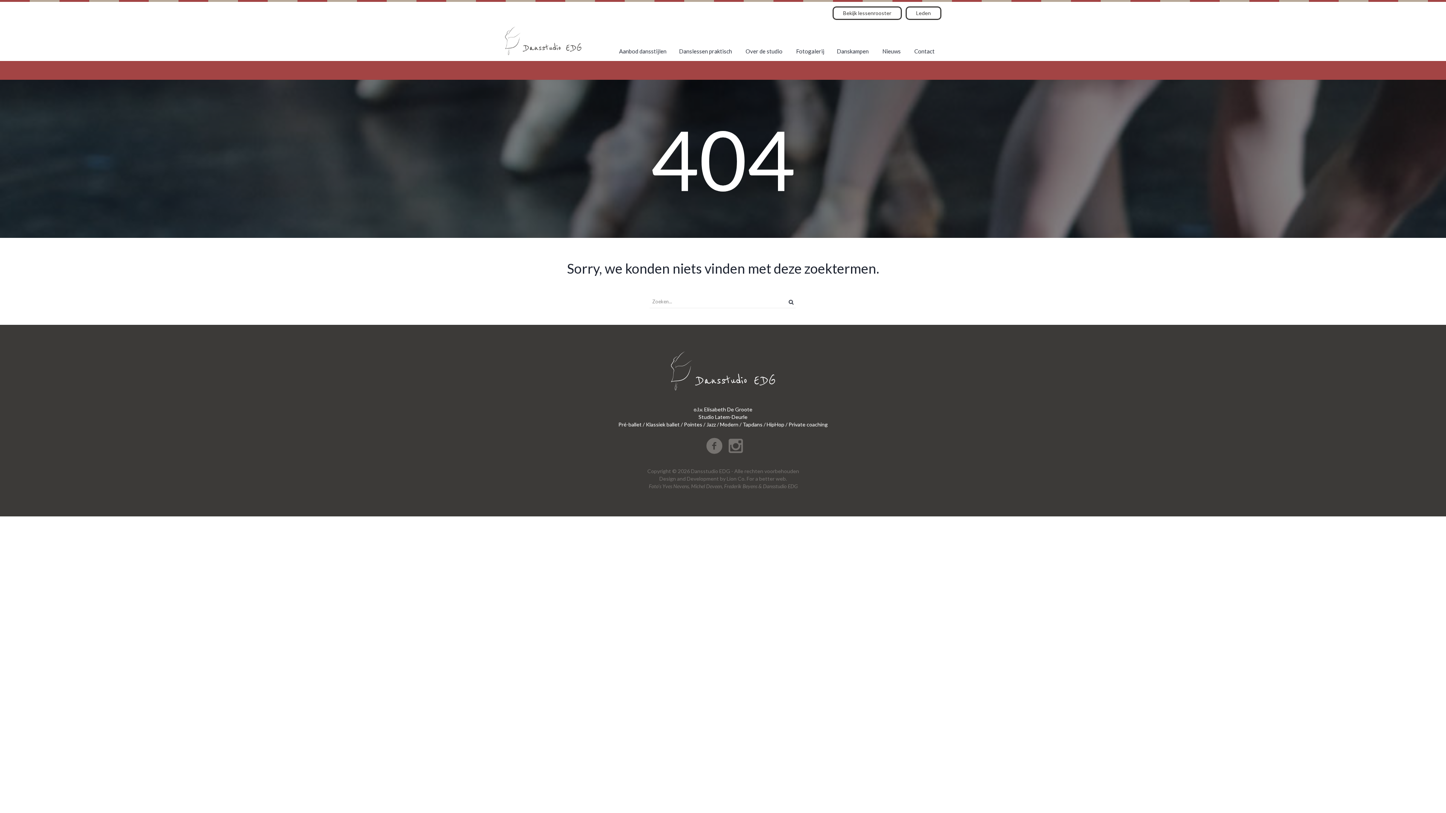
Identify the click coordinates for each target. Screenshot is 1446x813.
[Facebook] (714, 446)
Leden (923, 13)
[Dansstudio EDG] (543, 40)
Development (703, 478)
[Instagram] (736, 446)
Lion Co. (736, 478)
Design (667, 478)
